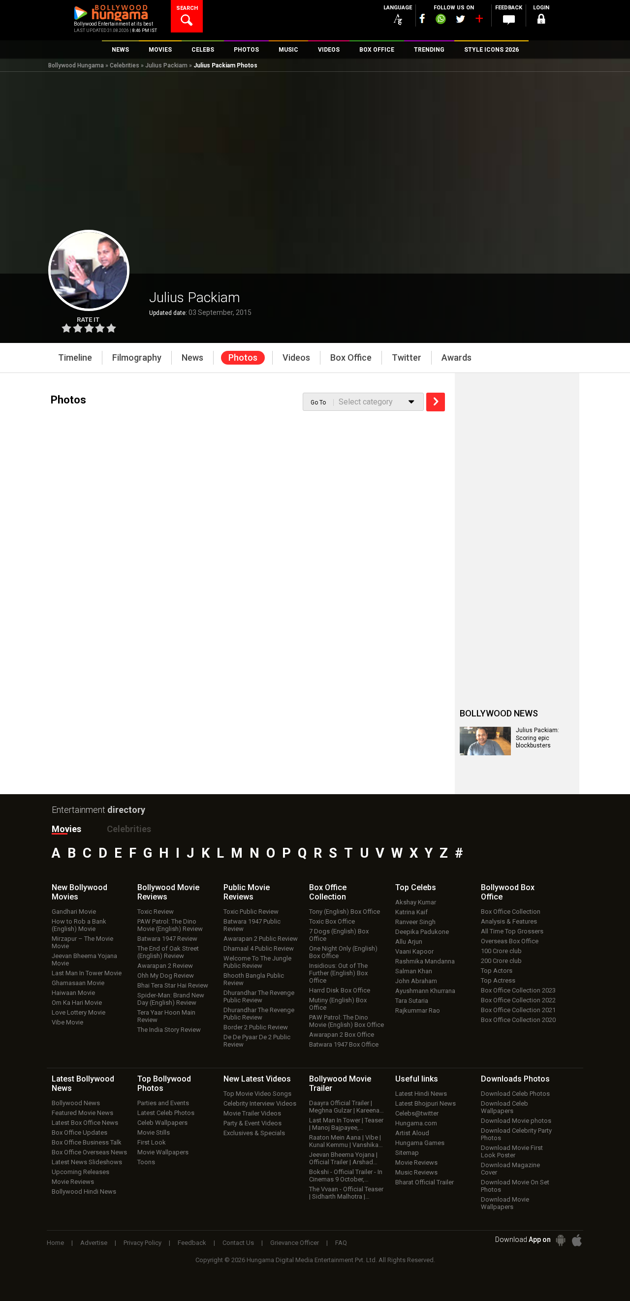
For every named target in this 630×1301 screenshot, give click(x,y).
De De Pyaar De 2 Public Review (256, 1040)
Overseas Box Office (509, 941)
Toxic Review (155, 911)
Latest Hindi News (421, 1093)
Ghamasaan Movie (78, 983)
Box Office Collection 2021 (518, 1010)
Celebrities (124, 65)
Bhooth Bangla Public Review (253, 979)
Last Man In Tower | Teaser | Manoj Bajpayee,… (346, 1123)
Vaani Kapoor (414, 951)
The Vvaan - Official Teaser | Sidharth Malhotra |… (346, 1192)
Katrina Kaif (411, 912)
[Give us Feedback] (509, 20)
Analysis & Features (509, 921)
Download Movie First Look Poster (512, 1151)
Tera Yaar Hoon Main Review (166, 1016)
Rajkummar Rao (417, 1010)
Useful (416, 1079)
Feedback (192, 1242)
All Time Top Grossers (512, 931)
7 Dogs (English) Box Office (339, 935)
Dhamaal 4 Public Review (258, 948)
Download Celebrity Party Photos (516, 1134)
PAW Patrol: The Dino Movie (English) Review (170, 925)
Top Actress (498, 980)
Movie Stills (153, 1132)
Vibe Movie (67, 1022)
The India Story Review (169, 1029)
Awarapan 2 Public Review (260, 938)
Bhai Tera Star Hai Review (172, 985)
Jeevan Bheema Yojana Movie (84, 959)
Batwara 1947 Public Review (252, 925)
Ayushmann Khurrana (425, 990)
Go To (318, 402)
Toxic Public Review (251, 911)
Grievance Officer (294, 1242)
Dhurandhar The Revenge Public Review (258, 996)
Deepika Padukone (422, 931)
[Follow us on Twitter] (460, 19)
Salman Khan (413, 971)
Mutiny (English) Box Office (338, 1003)
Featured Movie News (82, 1112)
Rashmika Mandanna (425, 961)
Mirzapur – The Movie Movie (82, 942)
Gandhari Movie (74, 911)
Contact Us (238, 1242)
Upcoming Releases (80, 1172)
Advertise (93, 1242)
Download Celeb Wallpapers (504, 1107)
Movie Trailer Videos (252, 1113)
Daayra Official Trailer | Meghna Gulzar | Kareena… (346, 1106)
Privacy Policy (142, 1242)
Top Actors (496, 970)
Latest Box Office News (85, 1122)
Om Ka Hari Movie (77, 1002)
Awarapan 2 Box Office (341, 1034)
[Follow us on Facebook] (422, 18)
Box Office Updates (79, 1132)
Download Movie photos (516, 1120)
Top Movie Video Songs (257, 1093)
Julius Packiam (166, 65)
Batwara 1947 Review (167, 938)
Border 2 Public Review (255, 1027)
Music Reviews (416, 1172)
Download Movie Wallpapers (505, 1203)
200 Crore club (501, 960)
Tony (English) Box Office (344, 911)
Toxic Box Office (332, 921)
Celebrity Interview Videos (259, 1103)
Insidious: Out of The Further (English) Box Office (338, 973)
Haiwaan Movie (73, 992)
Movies (66, 829)
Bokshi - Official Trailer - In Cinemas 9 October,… (345, 1175)
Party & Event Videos (252, 1123)
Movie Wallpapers (163, 1152)
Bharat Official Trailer (424, 1182)
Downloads (515, 1079)
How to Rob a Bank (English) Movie (79, 925)
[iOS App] (577, 1240)
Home (55, 1242)
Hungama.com (416, 1123)
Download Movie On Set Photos (515, 1185)
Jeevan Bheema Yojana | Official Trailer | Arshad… (343, 1158)
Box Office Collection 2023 (518, 990)
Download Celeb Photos (515, 1093)
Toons (146, 1162)
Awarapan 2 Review (165, 965)
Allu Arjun (408, 941)
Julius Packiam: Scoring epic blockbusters (537, 738)
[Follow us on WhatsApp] (440, 20)
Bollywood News (76, 1103)
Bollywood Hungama (76, 65)
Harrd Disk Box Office (339, 990)
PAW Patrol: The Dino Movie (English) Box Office (346, 1021)
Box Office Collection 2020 (518, 1019)
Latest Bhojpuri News (425, 1103)
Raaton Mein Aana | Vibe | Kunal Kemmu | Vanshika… (346, 1141)
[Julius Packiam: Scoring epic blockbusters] (485, 741)
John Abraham (416, 981)
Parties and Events (163, 1103)
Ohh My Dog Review (165, 975)
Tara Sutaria (411, 1000)
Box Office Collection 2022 (518, 1000)
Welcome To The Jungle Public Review (257, 962)
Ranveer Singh (415, 922)
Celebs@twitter (417, 1113)
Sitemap (407, 1152)
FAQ (341, 1242)
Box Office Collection (510, 911)
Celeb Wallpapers (162, 1122)
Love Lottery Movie (78, 1012)
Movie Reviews (73, 1181)
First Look (151, 1142)
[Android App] (561, 1240)
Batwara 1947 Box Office (343, 1044)
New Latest (257, 1079)
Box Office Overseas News (89, 1152)
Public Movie (246, 892)
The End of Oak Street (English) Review (168, 952)
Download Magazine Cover (510, 1168)
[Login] (541, 20)
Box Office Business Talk (87, 1142)
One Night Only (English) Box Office (343, 952)
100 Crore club (501, 951)
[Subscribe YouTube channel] (479, 21)
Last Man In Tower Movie (87, 973)
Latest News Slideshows (87, 1162)
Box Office (327, 892)
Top (415, 887)
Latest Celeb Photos (165, 1112)
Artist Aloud (412, 1133)
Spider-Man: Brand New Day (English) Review (170, 998)
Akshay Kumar (415, 902)
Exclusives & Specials (254, 1133)
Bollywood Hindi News (84, 1191)
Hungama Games (419, 1142)
